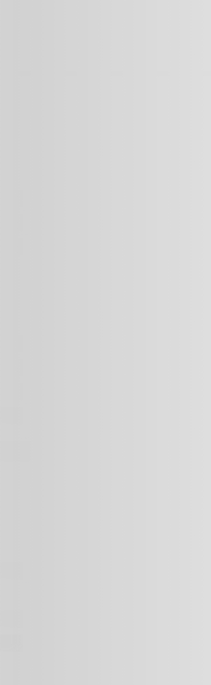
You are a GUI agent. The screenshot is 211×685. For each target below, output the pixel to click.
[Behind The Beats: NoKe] (11, 651)
